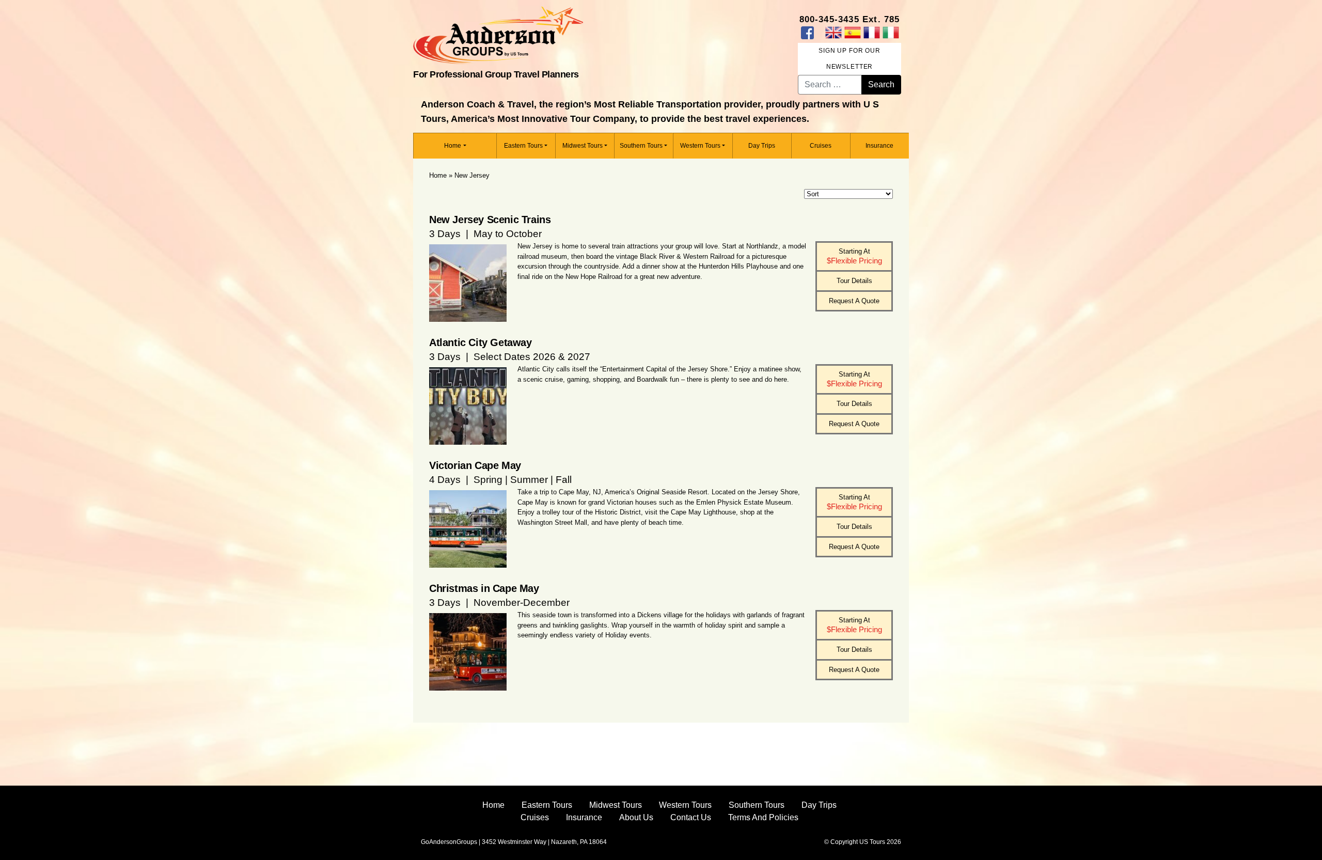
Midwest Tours (582, 145)
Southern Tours (641, 145)
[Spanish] (852, 32)
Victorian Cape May (475, 465)
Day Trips (761, 145)
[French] (871, 32)
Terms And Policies (763, 817)
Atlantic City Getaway (480, 342)
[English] (833, 32)
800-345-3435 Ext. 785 (849, 19)
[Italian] (891, 32)
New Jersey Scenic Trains (489, 219)
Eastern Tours (523, 145)
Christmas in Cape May (484, 588)
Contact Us (690, 817)
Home (452, 145)
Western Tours (700, 145)
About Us (636, 817)
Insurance (879, 145)
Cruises (820, 145)
